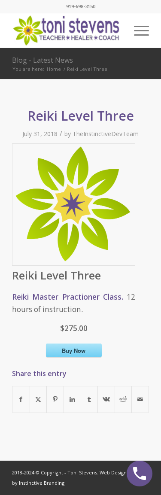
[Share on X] (38, 399)
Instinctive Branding (41, 483)
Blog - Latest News (42, 60)
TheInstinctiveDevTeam (106, 134)
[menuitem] (137, 30)
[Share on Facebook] (21, 399)
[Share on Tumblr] (89, 399)
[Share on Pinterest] (55, 399)
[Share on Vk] (106, 399)
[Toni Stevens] (67, 30)
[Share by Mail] (140, 399)
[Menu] (137, 30)
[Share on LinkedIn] (72, 399)
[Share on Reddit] (123, 399)
